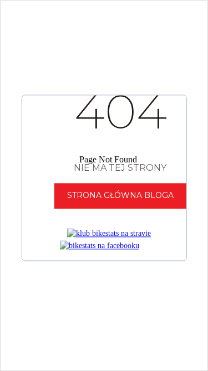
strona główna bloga (120, 196)
